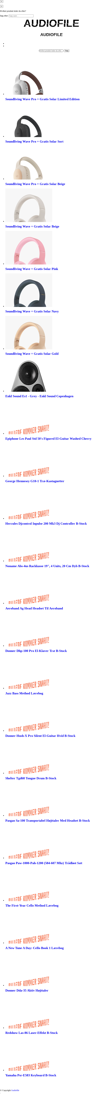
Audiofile (15, 1090)
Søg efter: (4, 16)
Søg (66, 51)
